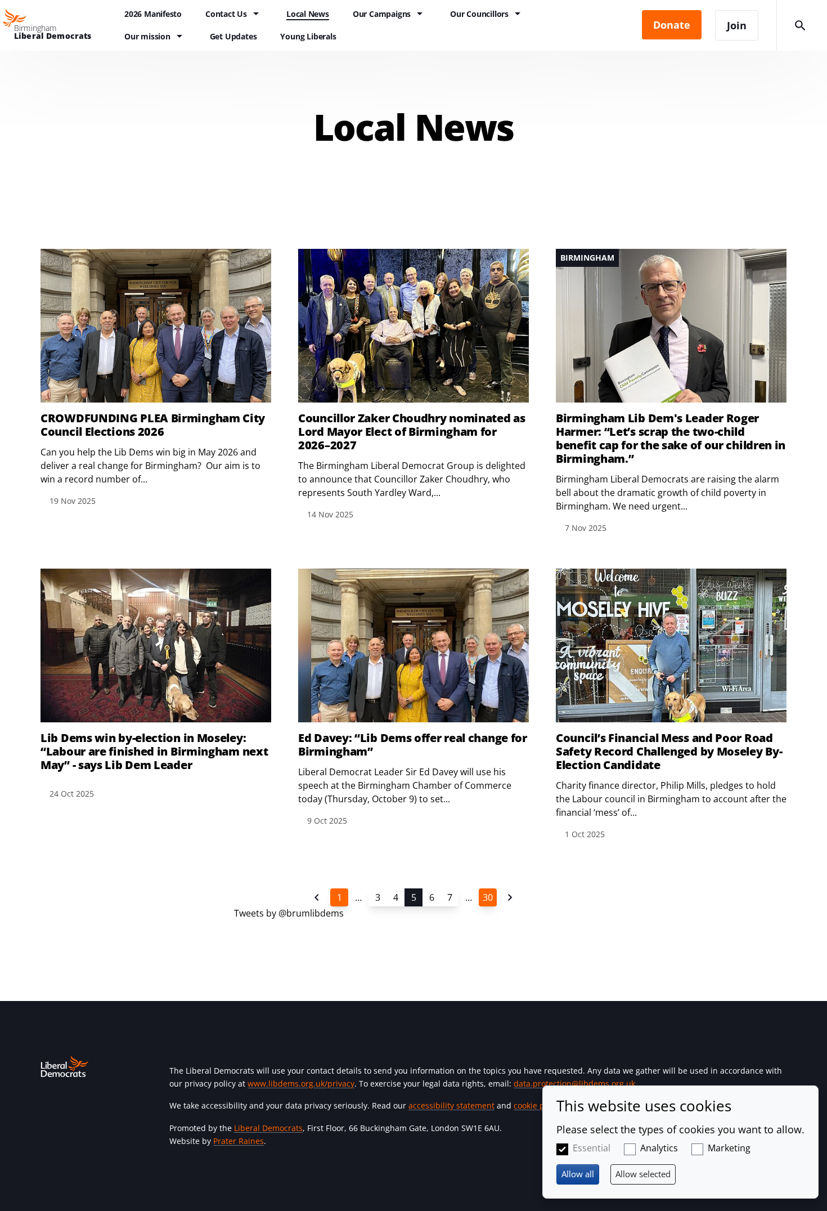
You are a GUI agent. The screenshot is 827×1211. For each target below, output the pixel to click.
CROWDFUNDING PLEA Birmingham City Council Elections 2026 (153, 425)
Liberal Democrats (268, 1128)
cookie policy (537, 1105)
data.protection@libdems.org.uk (574, 1083)
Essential (591, 1148)
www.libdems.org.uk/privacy (301, 1083)
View (156, 378)
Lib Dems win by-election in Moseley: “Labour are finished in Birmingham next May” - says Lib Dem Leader (154, 751)
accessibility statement (451, 1105)
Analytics (659, 1148)
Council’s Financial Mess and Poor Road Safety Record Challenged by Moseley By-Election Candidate (669, 751)
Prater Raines (238, 1141)
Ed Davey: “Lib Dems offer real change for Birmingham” (412, 744)
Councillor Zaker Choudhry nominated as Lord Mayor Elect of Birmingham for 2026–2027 (411, 432)
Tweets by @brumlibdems (289, 913)
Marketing (729, 1148)
